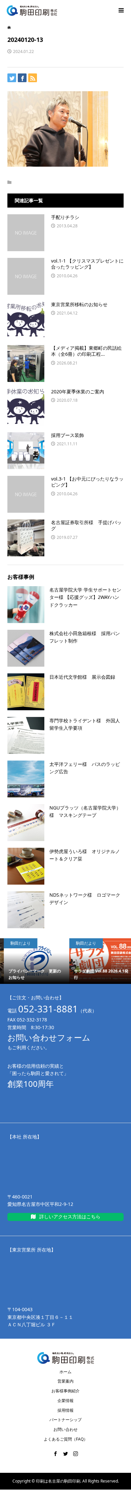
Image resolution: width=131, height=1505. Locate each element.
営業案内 (65, 1381)
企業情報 (65, 1400)
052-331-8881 (48, 1009)
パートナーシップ (65, 1420)
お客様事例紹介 (65, 1391)
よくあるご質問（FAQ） (66, 1439)
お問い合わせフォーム (48, 1037)
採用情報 (65, 1410)
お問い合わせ (65, 1429)
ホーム (65, 1372)
